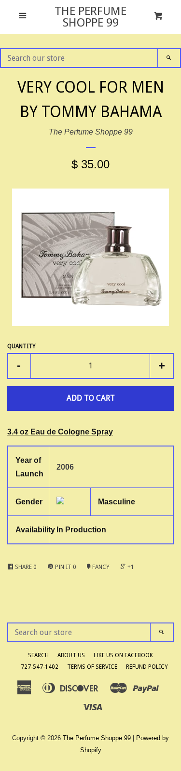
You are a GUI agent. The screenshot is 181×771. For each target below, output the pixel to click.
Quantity (21, 346)
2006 (65, 467)
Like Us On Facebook (123, 655)
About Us (71, 655)
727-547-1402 (39, 666)
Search (38, 655)
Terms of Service (92, 666)
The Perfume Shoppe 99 (90, 16)
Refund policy (147, 666)
